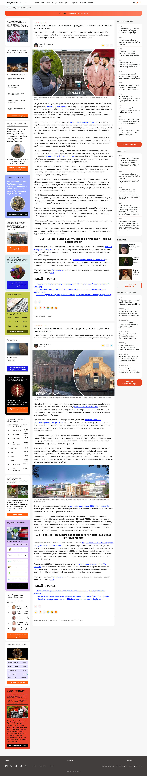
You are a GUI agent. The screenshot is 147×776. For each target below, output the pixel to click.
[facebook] (6, 766)
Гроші (61, 2)
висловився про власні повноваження (89, 260)
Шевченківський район (69, 620)
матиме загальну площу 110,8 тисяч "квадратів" (89, 506)
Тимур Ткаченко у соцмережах (82, 122)
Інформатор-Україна (121, 766)
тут (52, 272)
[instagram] (11, 766)
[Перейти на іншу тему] (137, 3)
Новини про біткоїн (18, 683)
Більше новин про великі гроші (18, 636)
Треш (66, 2)
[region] (17, 365)
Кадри (50, 316)
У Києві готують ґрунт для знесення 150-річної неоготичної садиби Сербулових (69, 599)
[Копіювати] (111, 45)
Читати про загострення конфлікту (17, 169)
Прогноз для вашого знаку (17, 410)
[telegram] (21, 766)
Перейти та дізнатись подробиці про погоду (18, 369)
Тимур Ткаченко (39, 316)
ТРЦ (81, 620)
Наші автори (42, 766)
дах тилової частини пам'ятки (85, 407)
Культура (54, 2)
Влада (48, 2)
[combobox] (11, 360)
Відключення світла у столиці (78, 13)
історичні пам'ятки (40, 620)
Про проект (82, 2)
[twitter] (16, 766)
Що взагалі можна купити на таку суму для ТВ (17, 285)
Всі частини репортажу (17, 745)
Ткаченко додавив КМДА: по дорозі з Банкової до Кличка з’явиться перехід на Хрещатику (73, 295)
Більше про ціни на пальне (17, 586)
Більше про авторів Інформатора (129, 285)
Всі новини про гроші (17, 331)
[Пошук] (141, 3)
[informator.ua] (14, 2)
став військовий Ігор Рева (56, 106)
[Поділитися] (107, 45)
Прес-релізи (73, 2)
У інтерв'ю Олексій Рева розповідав (59, 156)
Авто (140, 766)
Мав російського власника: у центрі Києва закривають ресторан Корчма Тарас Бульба (72, 596)
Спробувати (17, 515)
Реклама (90, 2)
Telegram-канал (58, 270)
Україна (36, 2)
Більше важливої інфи (129, 382)
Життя (42, 2)
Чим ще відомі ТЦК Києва (17, 214)
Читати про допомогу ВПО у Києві (17, 249)
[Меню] (25, 2)
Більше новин (129, 144)
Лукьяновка (54, 620)
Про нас (34, 766)
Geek (130, 766)
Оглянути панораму (17, 116)
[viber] (25, 766)
